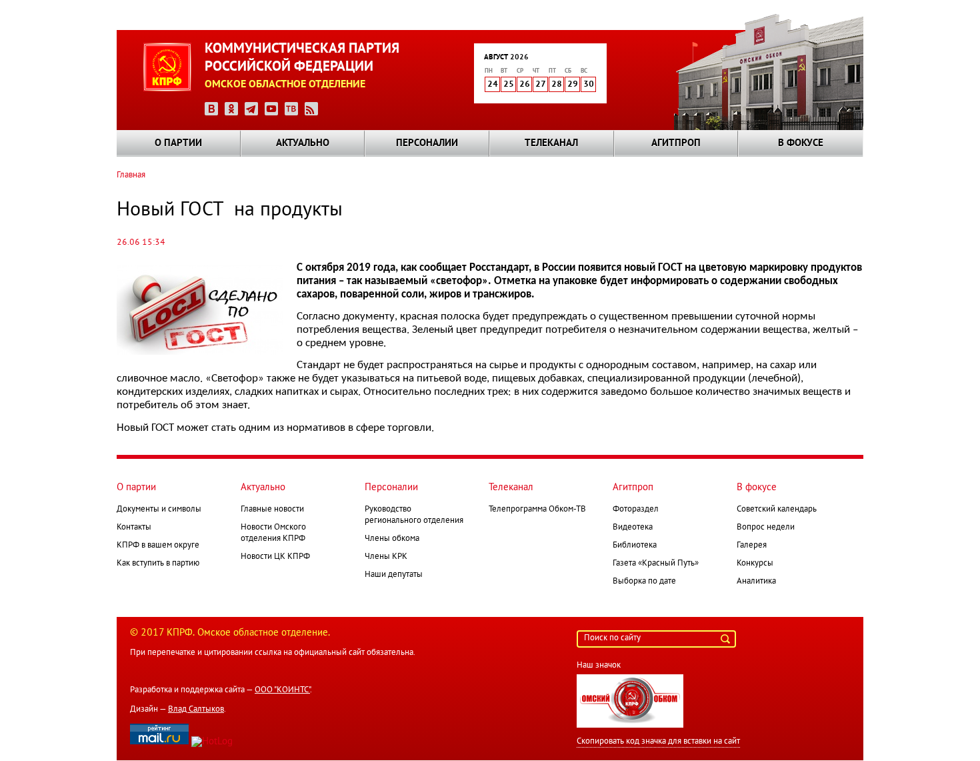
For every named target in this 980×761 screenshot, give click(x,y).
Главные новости (272, 510)
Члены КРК (386, 557)
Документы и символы (159, 510)
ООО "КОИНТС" (282, 690)
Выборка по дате (644, 582)
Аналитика (756, 582)
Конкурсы (755, 564)
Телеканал (551, 143)
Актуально (302, 143)
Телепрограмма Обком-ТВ (537, 510)
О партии (178, 143)
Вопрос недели (766, 528)
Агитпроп (676, 143)
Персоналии (427, 143)
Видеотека (633, 528)
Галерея (752, 546)
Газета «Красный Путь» (656, 564)
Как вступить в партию (158, 564)
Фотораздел (636, 510)
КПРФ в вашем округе (158, 546)
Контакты (134, 528)
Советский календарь (777, 510)
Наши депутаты (394, 575)
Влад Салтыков (196, 710)
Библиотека (635, 546)
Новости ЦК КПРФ (275, 557)
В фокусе (800, 143)
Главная (131, 175)
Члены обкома (392, 539)
